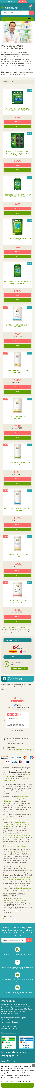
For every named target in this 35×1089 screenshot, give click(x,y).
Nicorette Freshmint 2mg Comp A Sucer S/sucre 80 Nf (17, 109)
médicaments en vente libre (14, 837)
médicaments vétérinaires (18, 846)
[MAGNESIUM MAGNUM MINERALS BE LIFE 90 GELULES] (17, 497)
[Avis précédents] (4, 720)
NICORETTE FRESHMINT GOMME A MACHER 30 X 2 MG (17, 196)
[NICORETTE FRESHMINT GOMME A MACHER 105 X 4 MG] (17, 270)
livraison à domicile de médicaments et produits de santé (16, 879)
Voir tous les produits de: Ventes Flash (15, 627)
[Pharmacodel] (9, 7)
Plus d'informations (7, 1081)
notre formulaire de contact (21, 750)
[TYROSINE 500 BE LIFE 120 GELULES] (17, 543)
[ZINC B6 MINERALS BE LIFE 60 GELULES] (17, 314)
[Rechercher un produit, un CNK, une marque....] (31, 13)
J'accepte (17, 1085)
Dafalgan (17, 852)
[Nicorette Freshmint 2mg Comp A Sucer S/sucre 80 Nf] (17, 97)
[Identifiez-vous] (22, 7)
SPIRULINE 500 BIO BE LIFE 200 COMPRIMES (17, 463)
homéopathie (26, 835)
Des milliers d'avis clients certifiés (15, 900)
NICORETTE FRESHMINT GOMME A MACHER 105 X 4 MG (17, 282)
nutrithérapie (17, 835)
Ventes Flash (8, 82)
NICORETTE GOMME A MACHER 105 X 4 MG (17, 239)
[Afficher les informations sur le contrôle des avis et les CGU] (28, 707)
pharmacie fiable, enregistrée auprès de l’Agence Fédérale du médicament (17, 799)
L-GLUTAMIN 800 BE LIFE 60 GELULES (17, 417)
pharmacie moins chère (23, 888)
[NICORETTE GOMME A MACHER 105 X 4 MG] (17, 227)
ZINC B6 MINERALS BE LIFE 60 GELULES (17, 325)
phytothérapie (7, 835)
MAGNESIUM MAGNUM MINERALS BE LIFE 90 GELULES (17, 509)
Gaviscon (24, 852)
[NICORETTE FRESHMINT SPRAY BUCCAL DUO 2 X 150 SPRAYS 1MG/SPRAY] (17, 140)
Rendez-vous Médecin (10, 919)
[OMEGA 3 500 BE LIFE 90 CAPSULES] (17, 589)
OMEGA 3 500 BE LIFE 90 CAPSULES (17, 601)
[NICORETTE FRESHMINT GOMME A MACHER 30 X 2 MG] (17, 184)
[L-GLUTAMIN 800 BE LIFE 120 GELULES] (17, 360)
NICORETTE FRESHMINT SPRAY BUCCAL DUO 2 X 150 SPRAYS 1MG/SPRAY (17, 153)
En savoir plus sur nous (8, 1033)
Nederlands (22, 1)
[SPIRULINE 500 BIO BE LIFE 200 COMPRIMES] (17, 452)
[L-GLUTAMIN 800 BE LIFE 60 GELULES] (17, 406)
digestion (18, 822)
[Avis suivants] (31, 720)
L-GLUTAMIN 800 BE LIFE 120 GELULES (17, 371)
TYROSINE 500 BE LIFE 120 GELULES (17, 555)
